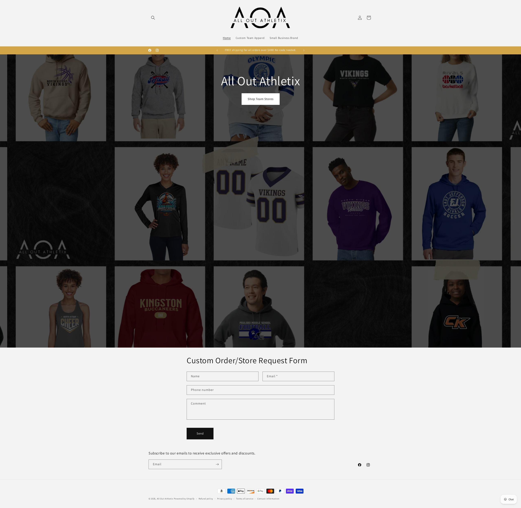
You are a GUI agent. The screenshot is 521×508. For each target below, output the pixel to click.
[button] (153, 17)
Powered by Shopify (184, 498)
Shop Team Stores (261, 99)
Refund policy (206, 498)
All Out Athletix (165, 498)
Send (200, 433)
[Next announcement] (303, 50)
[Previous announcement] (217, 50)
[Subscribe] (217, 464)
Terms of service (244, 498)
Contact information (268, 498)
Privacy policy (224, 498)
